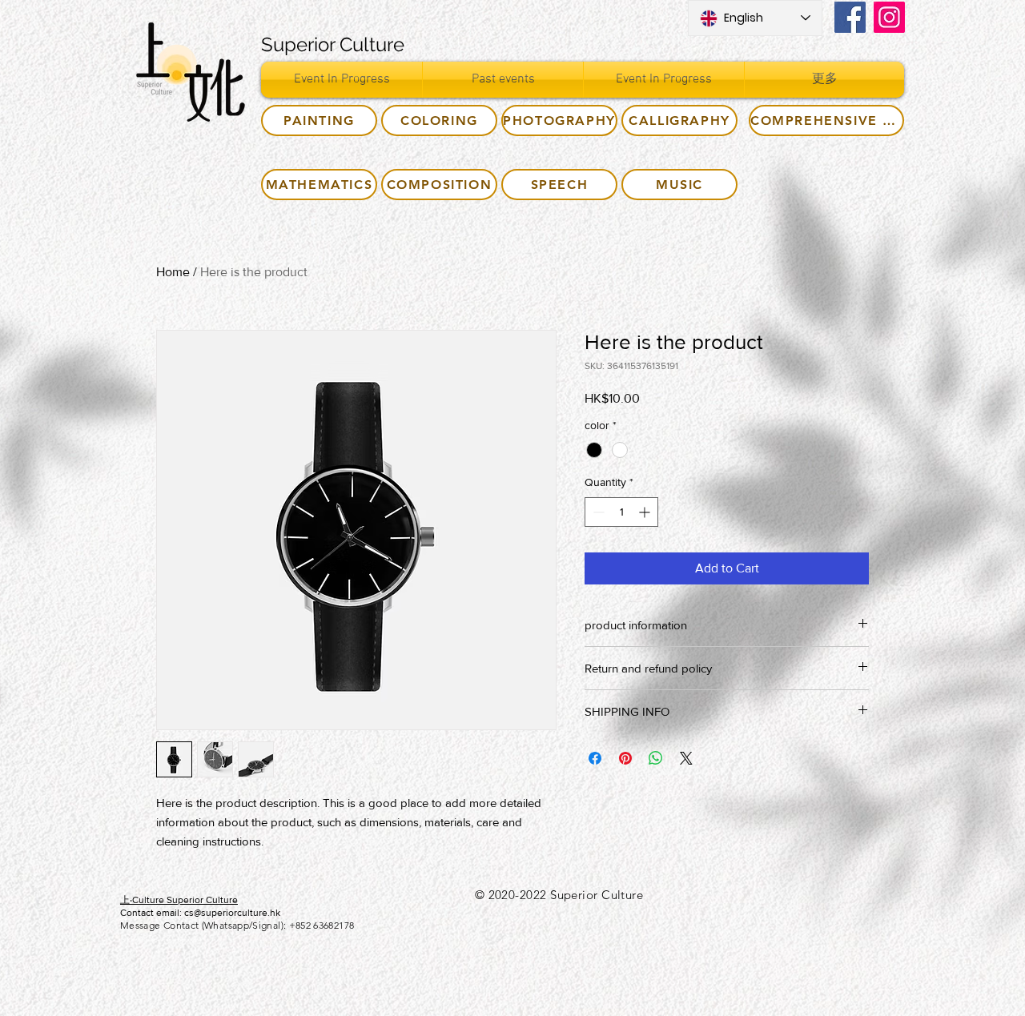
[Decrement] (597, 512)
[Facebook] (850, 17)
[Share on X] (686, 758)
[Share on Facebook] (595, 758)
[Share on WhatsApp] (655, 758)
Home (173, 272)
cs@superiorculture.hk (232, 912)
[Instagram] (889, 17)
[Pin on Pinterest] (625, 758)
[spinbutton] (621, 512)
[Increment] (646, 512)
